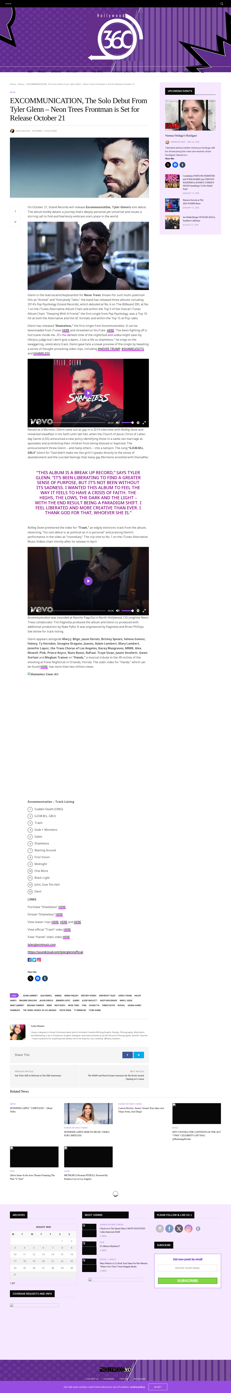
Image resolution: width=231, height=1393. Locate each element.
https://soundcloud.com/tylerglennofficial (55, 952)
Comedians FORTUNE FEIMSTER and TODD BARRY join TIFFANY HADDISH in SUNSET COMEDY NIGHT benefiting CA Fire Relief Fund (199, 182)
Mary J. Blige (126, 1000)
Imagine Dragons (28, 1000)
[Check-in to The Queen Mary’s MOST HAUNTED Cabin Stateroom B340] (89, 1227)
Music (13, 92)
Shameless (15, 1010)
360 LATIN (149, 71)
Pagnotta (94, 1005)
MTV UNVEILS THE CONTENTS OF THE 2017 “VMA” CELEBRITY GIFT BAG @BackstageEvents (196, 1136)
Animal (58, 995)
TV (84, 71)
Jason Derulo (46, 1000)
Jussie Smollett (89, 1000)
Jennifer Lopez (63, 1000)
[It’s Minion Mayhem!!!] (89, 1244)
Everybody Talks (107, 995)
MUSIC (42, 71)
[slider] (71, 422)
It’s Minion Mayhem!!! (110, 1246)
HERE (65, 330)
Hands (13, 1000)
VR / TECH (71, 71)
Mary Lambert (17, 1005)
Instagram (139, 1378)
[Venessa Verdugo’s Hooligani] (190, 115)
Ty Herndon (80, 1010)
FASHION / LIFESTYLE (123, 71)
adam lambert (30, 995)
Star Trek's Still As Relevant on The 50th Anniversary (38, 1075)
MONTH (117, 1215)
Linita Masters (23, 131)
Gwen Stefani (125, 995)
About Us (189, 71)
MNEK (49, 1005)
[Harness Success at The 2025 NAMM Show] (172, 205)
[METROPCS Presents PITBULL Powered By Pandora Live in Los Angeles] (88, 1156)
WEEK (109, 1215)
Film (12, 1171)
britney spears (88, 995)
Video (13, 1104)
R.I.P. (175, 71)
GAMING (56, 71)
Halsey (137, 995)
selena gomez (134, 1005)
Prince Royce (108, 1005)
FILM (30, 71)
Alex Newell (46, 995)
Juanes (76, 1000)
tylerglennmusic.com (42, 944)
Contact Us (92, 1378)
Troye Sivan (65, 1010)
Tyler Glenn (95, 1010)
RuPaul (121, 1005)
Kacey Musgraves (108, 1000)
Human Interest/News (76, 1128)
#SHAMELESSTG (132, 349)
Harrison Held (178, 142)
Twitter (123, 1378)
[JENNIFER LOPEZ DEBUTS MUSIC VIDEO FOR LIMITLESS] (88, 1113)
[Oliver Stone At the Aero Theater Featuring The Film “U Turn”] (34, 1156)
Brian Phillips (71, 995)
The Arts (97, 71)
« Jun (12, 1282)
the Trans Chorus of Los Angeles (39, 1010)
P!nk (84, 1005)
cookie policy (137, 1386)
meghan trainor (35, 1005)
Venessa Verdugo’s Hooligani (181, 135)
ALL (124, 1215)
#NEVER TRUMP (109, 349)
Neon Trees (73, 1005)
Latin (67, 1171)
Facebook (109, 1378)
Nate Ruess (60, 1005)
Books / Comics (108, 1259)
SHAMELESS (41, 353)
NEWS (164, 71)
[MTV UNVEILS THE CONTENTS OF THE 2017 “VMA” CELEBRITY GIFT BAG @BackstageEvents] (196, 1113)
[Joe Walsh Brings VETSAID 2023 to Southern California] (172, 222)
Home (8, 3)
